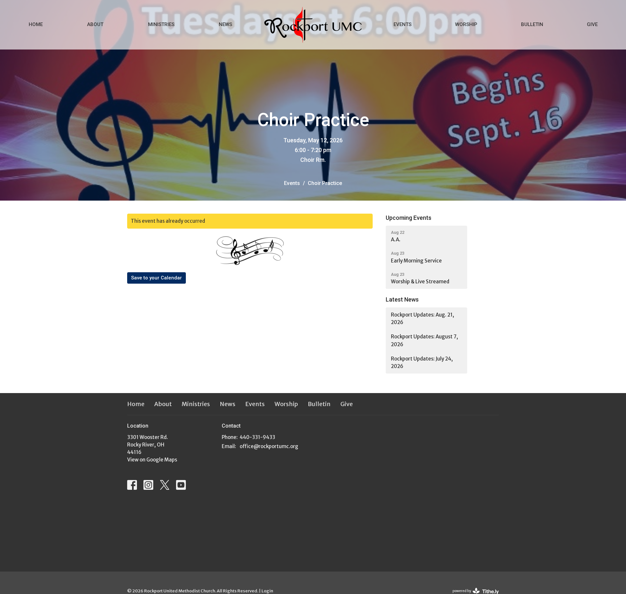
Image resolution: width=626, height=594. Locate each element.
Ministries (161, 24)
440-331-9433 (257, 437)
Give (592, 24)
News (225, 24)
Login (267, 591)
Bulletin (532, 24)
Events (402, 24)
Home (36, 24)
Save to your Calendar (156, 278)
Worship (466, 24)
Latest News (402, 299)
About (95, 24)
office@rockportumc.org (269, 446)
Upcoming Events (408, 217)
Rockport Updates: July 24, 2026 (422, 362)
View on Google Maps (152, 460)
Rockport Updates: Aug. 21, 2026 (422, 318)
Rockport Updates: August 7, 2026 (424, 340)
